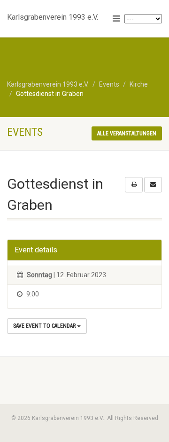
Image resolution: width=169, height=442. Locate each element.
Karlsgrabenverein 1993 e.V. (52, 15)
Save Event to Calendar (45, 326)
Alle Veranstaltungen (126, 133)
